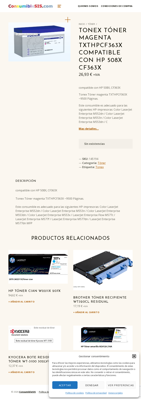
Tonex (99, 167)
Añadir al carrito (22, 301)
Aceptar (65, 385)
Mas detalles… (89, 129)
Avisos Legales (115, 392)
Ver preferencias (121, 385)
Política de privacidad (96, 392)
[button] (134, 356)
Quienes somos (88, 6)
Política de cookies (75, 392)
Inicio (82, 24)
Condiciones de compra (116, 6)
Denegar (91, 385)
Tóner (91, 24)
